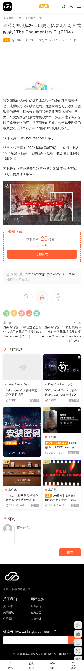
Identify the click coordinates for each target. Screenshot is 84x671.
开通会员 (36, 606)
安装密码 (18, 443)
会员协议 (36, 612)
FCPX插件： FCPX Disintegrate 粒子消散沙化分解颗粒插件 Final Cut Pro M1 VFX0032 (61, 445)
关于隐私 (8, 612)
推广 (76, 40)
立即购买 (42, 254)
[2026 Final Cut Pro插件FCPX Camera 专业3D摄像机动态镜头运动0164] (62, 367)
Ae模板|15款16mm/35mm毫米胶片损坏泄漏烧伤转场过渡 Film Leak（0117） (61, 498)
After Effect (15, 384)
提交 (70, 552)
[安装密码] (22, 420)
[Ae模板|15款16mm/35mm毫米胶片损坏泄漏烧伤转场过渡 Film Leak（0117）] (62, 473)
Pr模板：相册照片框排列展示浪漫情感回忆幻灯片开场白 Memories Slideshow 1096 (22, 498)
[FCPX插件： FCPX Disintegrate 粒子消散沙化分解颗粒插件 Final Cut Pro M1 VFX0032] (62, 420)
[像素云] (7, 6)
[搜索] (63, 6)
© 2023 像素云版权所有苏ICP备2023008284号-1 (42, 653)
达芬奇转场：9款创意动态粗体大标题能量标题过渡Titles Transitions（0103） (22, 331)
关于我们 (8, 606)
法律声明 (36, 618)
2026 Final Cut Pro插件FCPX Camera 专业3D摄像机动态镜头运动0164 (61, 392)
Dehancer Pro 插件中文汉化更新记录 (21, 392)
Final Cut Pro (56, 384)
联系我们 (8, 618)
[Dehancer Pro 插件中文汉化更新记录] (22, 367)
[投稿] (56, 6)
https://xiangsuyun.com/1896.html (50, 274)
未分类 (43, 40)
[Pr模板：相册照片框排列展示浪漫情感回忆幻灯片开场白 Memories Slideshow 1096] (22, 473)
